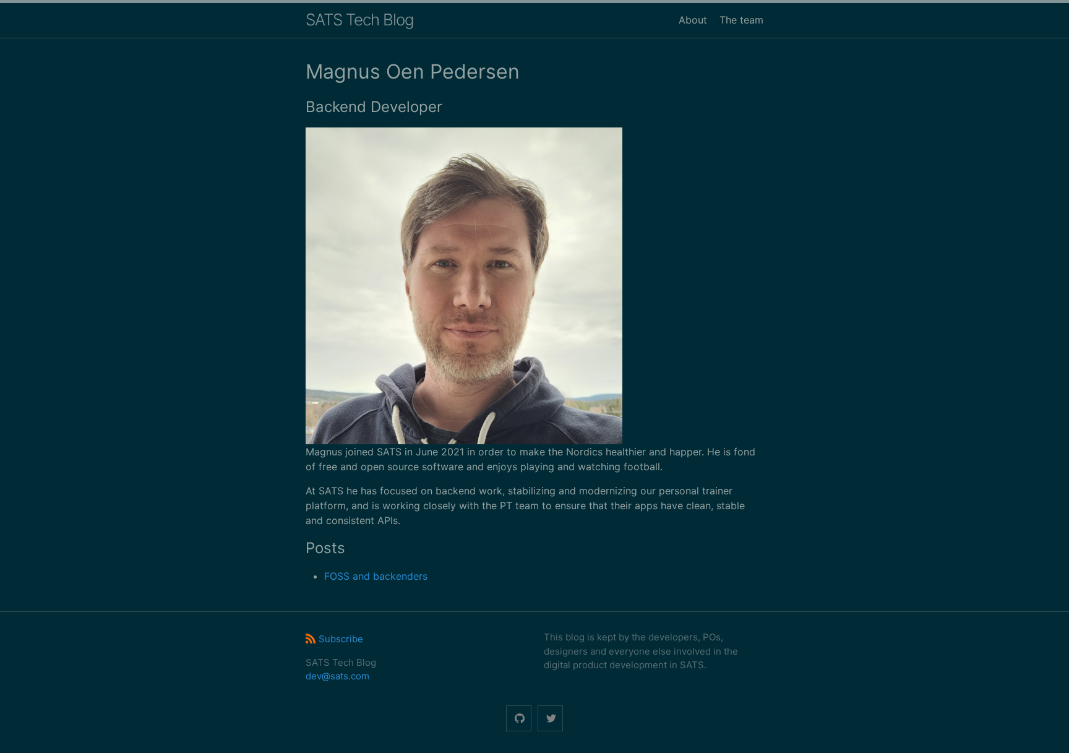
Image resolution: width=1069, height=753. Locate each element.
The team (741, 20)
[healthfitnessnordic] (518, 718)
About (693, 20)
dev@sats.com (337, 676)
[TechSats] (550, 718)
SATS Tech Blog (360, 19)
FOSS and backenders (375, 576)
